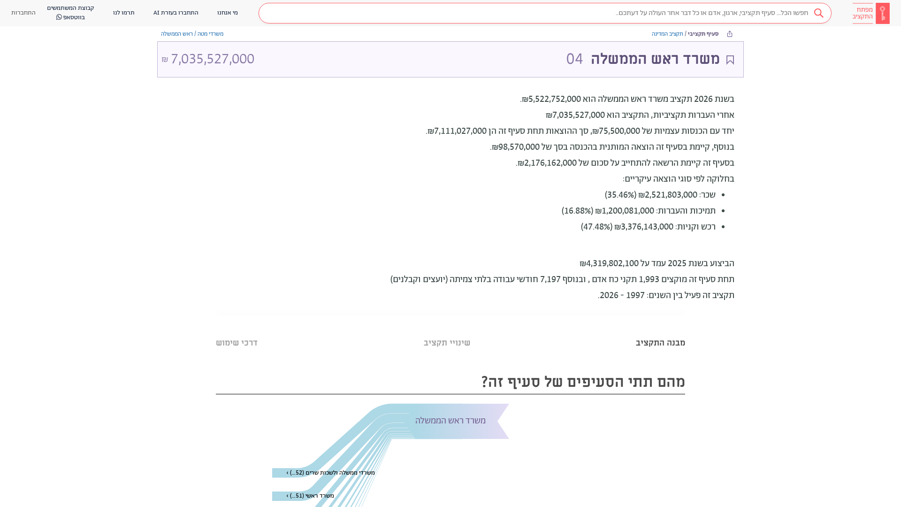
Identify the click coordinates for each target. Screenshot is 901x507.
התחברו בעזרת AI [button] (176, 12)
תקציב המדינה (667, 34)
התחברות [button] (23, 12)
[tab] (660, 331)
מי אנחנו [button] (227, 12)
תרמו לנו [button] (124, 12)
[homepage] (871, 13)
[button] (545, 13)
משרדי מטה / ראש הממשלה (192, 34)
